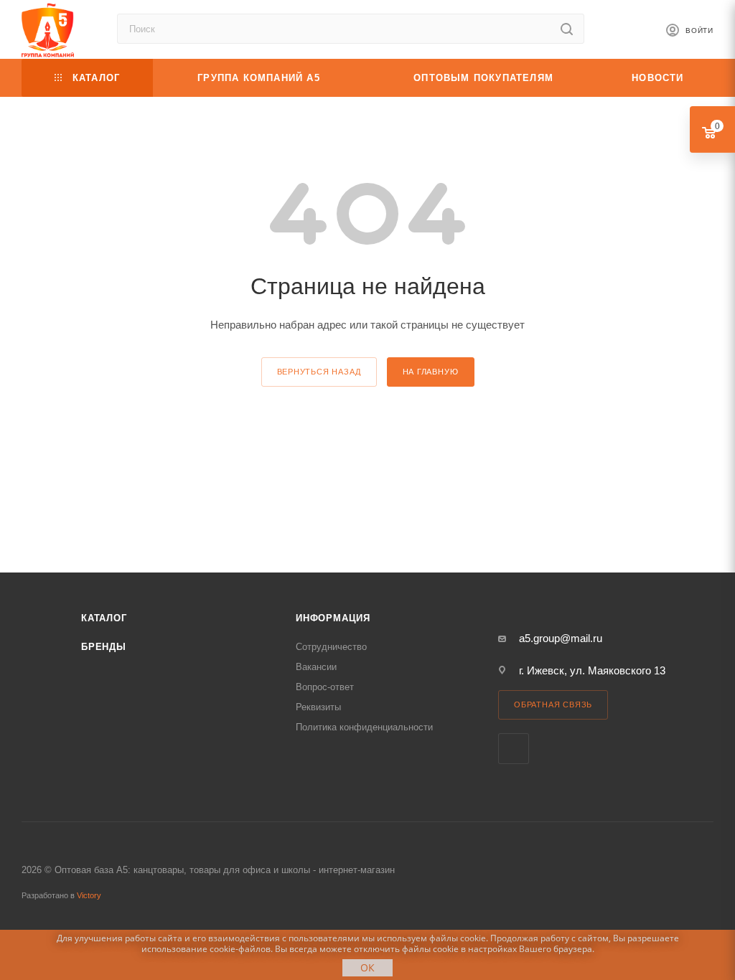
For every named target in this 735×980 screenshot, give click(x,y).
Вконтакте (513, 748)
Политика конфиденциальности (364, 727)
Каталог (104, 618)
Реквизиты (318, 707)
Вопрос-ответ (325, 687)
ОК (367, 967)
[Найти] (566, 29)
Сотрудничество (331, 646)
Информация (333, 618)
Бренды (103, 646)
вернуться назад (319, 371)
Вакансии (316, 666)
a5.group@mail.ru (560, 638)
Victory (89, 895)
